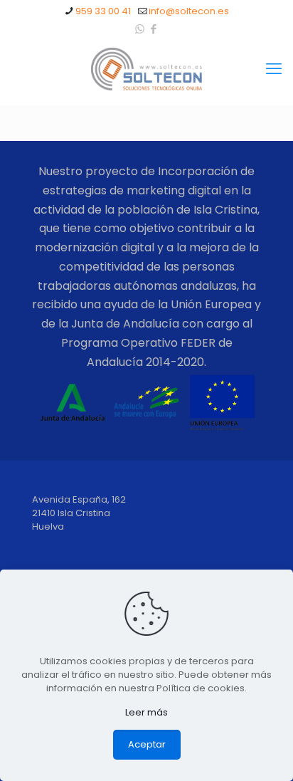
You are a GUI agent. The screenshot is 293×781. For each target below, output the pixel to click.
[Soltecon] (146, 69)
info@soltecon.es (189, 11)
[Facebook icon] (154, 28)
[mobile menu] (274, 69)
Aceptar (147, 744)
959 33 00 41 (103, 11)
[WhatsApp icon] (139, 28)
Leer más (146, 712)
